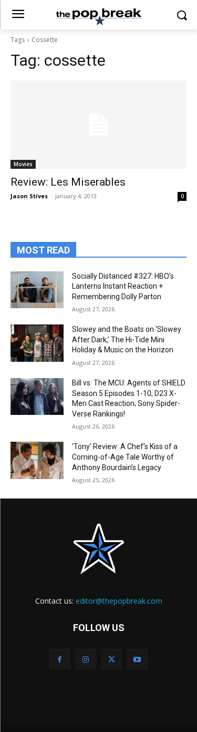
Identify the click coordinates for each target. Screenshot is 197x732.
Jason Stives (29, 196)
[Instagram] (85, 659)
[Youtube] (137, 659)
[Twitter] (111, 659)
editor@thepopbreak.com (119, 601)
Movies (23, 164)
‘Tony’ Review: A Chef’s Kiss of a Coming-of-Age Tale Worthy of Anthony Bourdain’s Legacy (125, 456)
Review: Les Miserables (68, 182)
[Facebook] (59, 659)
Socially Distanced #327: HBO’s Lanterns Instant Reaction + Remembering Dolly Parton (123, 286)
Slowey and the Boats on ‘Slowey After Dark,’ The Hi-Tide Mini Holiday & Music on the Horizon (126, 339)
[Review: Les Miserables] (98, 124)
